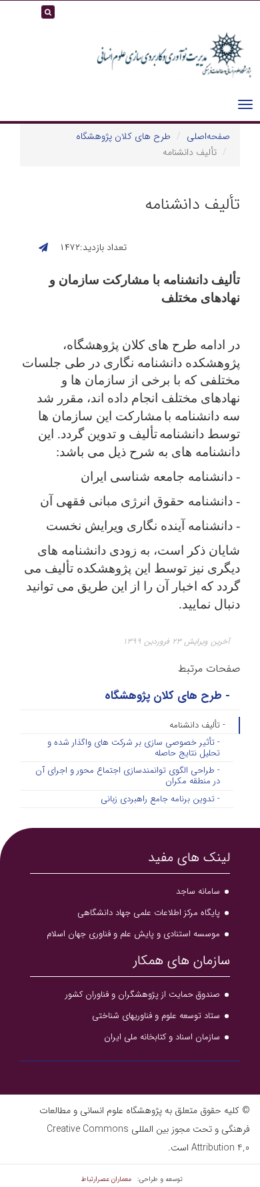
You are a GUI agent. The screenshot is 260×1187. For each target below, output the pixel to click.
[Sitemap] (13, 16)
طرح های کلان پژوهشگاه (123, 136)
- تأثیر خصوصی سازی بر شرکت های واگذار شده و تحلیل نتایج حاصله (133, 747)
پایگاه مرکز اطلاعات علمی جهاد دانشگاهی (148, 913)
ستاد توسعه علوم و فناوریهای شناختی (156, 1016)
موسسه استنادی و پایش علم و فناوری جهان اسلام (133, 934)
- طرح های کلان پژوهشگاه (167, 696)
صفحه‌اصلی (208, 136)
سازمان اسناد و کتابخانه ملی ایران (162, 1037)
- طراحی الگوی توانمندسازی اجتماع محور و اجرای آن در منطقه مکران (127, 775)
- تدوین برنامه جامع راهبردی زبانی (160, 799)
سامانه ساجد (198, 891)
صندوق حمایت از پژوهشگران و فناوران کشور (142, 994)
